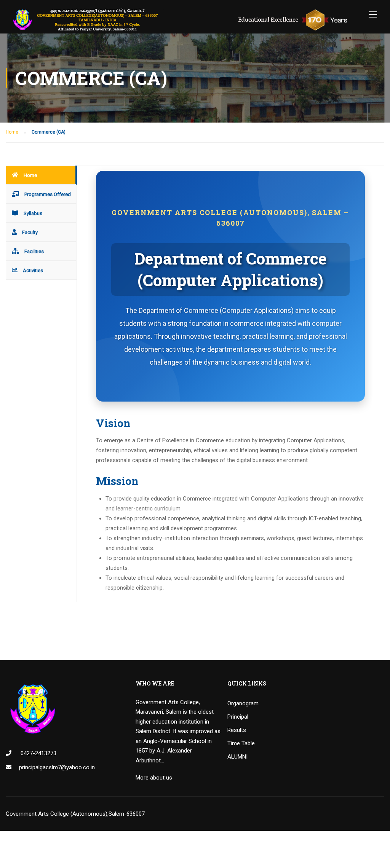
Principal (237, 716)
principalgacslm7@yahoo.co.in (57, 767)
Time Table (241, 743)
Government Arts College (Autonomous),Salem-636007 (75, 813)
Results (236, 730)
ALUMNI (237, 756)
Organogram (243, 703)
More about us (154, 777)
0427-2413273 (37, 753)
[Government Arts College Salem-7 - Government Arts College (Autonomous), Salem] (186, 20)
